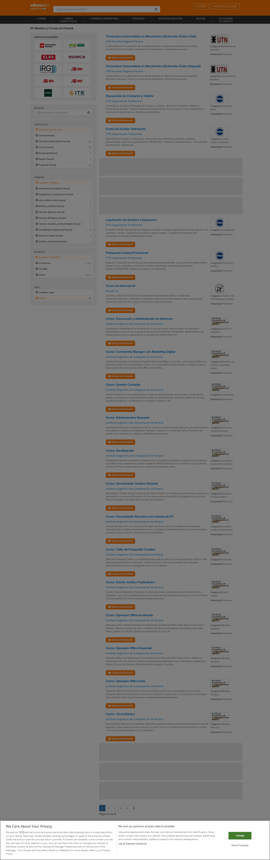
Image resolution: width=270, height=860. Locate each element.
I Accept (240, 835)
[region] (135, 840)
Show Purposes (240, 845)
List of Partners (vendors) (132, 843)
